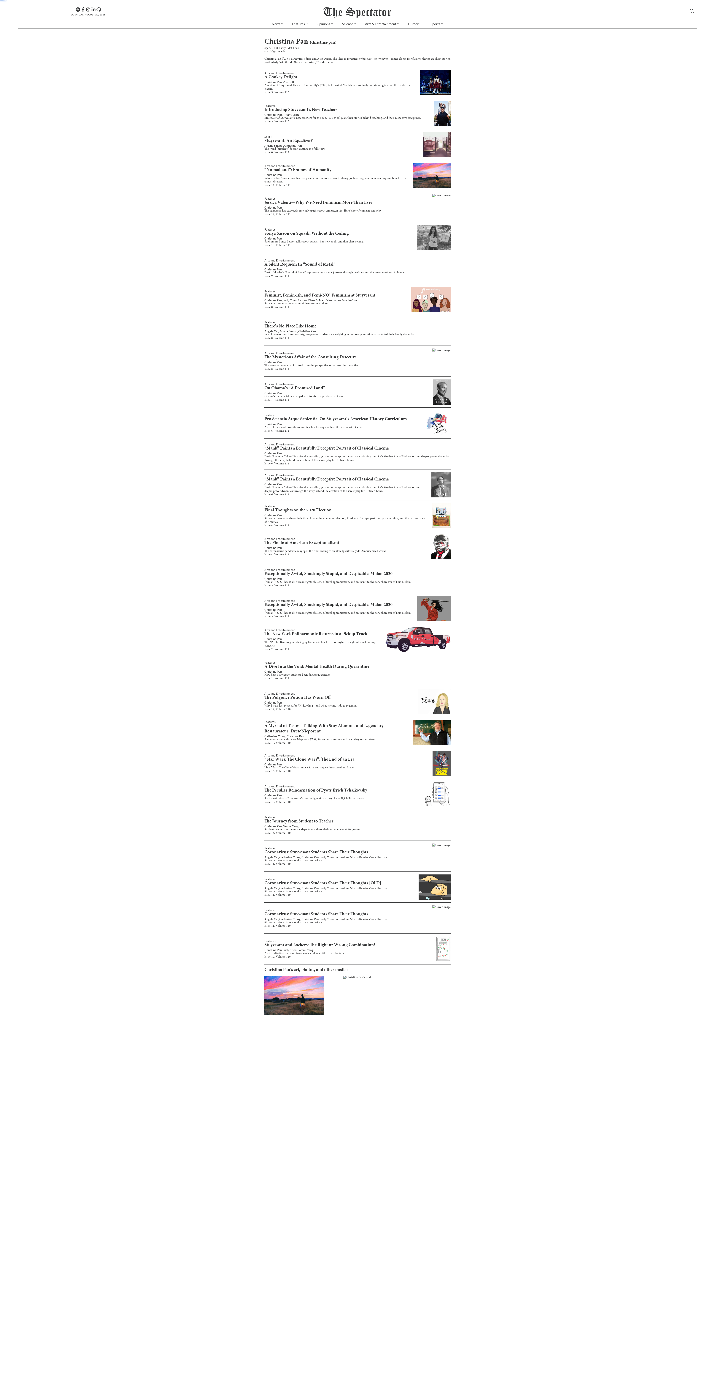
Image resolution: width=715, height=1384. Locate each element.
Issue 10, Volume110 (277, 956)
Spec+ (268, 136)
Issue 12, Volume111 (277, 214)
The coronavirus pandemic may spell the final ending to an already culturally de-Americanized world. (325, 551)
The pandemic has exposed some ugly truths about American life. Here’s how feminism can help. (323, 210)
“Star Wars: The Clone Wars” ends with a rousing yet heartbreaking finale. (309, 767)
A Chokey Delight (280, 77)
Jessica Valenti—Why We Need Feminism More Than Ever (318, 203)
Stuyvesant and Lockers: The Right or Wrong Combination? (320, 945)
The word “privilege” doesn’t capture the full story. (294, 148)
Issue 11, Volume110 (277, 864)
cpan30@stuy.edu (275, 51)
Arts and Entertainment (279, 73)
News (276, 24)
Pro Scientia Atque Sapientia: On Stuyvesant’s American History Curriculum (335, 419)
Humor (413, 24)
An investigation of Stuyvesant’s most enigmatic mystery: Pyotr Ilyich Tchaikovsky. (314, 798)
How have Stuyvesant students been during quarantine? (298, 674)
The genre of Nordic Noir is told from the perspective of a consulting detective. (311, 365)
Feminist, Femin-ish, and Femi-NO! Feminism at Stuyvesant (319, 295)
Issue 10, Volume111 (277, 245)
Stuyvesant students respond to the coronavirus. (293, 860)
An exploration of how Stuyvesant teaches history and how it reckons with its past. (314, 427)
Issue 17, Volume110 (277, 709)
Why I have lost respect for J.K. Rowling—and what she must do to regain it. (310, 705)
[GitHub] (98, 9)
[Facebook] (83, 9)
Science (347, 24)
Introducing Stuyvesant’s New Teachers (300, 110)
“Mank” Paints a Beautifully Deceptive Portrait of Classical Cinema (326, 448)
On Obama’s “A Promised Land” (294, 388)
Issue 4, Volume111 (276, 525)
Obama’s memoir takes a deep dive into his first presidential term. (304, 396)
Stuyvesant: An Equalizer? (288, 141)
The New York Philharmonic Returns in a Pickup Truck (315, 634)
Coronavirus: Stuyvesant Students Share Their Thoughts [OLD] (322, 883)
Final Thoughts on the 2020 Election (298, 510)
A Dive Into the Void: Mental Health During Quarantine (316, 667)
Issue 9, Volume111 (276, 276)
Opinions (323, 24)
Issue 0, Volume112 (276, 152)
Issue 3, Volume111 (276, 585)
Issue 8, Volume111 (276, 307)
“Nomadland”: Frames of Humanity (297, 170)
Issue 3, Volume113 (276, 121)
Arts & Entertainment (380, 24)
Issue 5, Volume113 (276, 92)
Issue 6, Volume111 (276, 430)
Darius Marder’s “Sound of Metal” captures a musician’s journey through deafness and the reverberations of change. (334, 272)
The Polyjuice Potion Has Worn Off (297, 698)
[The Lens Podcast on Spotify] (78, 9)
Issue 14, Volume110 (277, 833)
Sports (435, 24)
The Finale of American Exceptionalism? (302, 543)
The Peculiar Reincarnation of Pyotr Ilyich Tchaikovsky (315, 790)
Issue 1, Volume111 (276, 678)
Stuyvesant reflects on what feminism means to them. (296, 303)
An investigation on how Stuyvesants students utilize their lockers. (304, 953)
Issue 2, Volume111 (276, 649)
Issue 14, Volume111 (277, 185)
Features (298, 24)
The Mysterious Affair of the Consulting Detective (310, 357)
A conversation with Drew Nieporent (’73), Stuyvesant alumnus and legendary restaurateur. (320, 739)
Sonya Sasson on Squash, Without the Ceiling (306, 233)
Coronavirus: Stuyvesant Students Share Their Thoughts (316, 852)
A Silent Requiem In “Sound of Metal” (300, 264)
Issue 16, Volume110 (277, 743)
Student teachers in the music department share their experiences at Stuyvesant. (312, 829)
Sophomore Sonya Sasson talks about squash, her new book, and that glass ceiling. (314, 241)
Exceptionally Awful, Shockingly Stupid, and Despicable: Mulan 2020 (328, 574)
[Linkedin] (93, 9)
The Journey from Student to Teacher (298, 821)
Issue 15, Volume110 (277, 802)
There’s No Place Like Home (290, 326)
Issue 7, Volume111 (276, 399)
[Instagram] (88, 9)
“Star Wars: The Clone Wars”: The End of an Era (309, 759)
